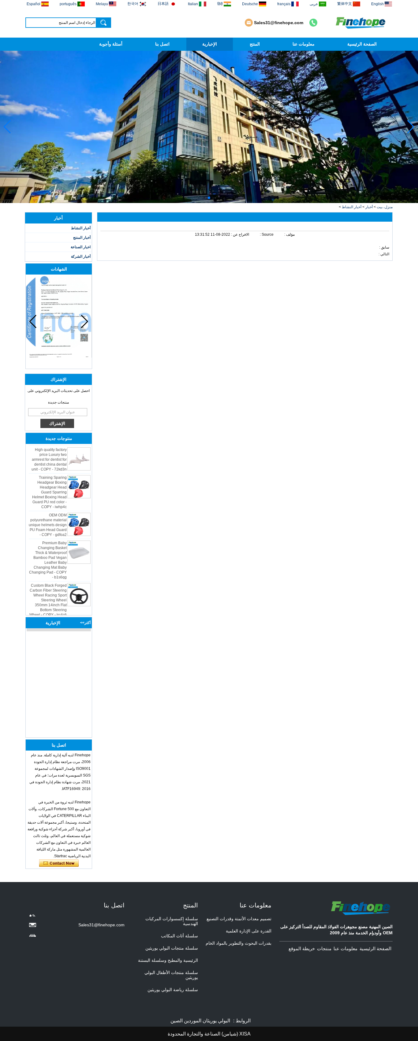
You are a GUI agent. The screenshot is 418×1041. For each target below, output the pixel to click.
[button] (214, 198)
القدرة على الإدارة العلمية (248, 930)
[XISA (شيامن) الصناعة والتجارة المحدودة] (361, 22)
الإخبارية (209, 44)
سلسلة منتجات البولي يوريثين (171, 948)
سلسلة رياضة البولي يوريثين (172, 989)
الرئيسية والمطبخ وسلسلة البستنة (168, 960)
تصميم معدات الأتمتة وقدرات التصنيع (239, 918)
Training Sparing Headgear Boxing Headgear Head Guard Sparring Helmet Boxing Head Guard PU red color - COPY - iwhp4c (49, 486)
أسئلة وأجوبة (110, 44)
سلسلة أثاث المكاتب (179, 935)
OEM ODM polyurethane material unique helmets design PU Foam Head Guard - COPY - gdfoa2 (48, 519)
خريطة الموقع (302, 948)
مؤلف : (289, 234)
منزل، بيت (385, 207)
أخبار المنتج (82, 237)
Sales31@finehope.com (278, 22)
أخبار (369, 207)
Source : (266, 234)
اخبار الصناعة (81, 247)
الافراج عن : (239, 234)
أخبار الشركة (81, 256)
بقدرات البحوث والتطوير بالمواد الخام (238, 943)
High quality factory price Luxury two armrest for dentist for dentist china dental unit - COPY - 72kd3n (49, 453)
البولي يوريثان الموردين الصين (200, 1020)
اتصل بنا (162, 44)
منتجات (324, 948)
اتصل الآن (59, 863)
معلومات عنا (304, 44)
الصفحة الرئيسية (362, 44)
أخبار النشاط (351, 207)
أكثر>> (85, 623)
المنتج (255, 44)
